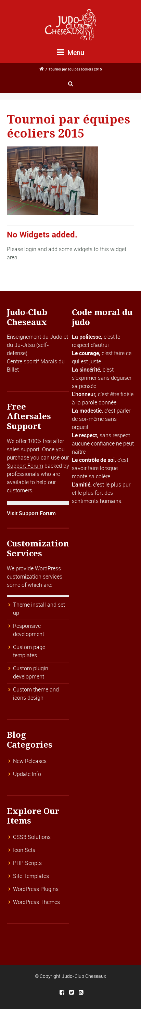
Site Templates (31, 876)
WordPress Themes (36, 902)
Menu (75, 52)
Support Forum (25, 465)
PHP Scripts (27, 863)
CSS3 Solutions (32, 837)
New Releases (30, 761)
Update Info (27, 774)
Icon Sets (24, 850)
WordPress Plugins (36, 889)
